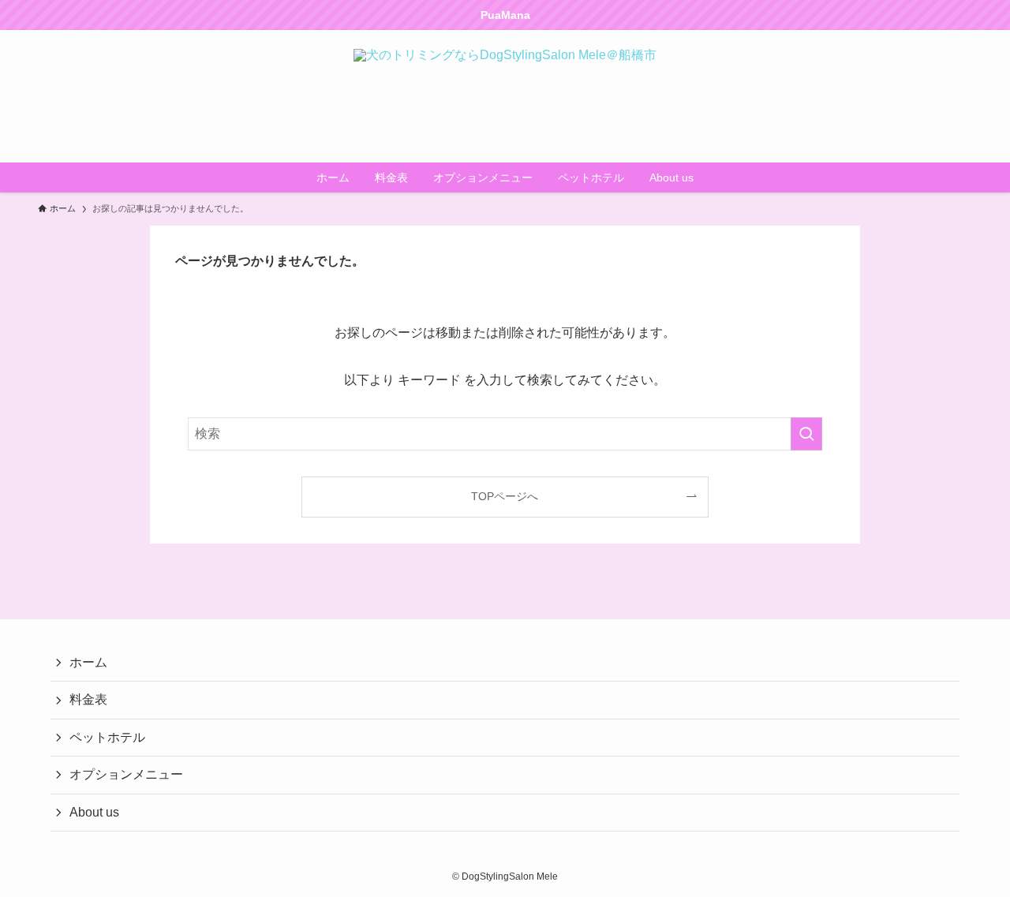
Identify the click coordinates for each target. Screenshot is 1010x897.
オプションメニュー (126, 774)
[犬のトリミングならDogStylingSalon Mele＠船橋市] (505, 96)
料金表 (88, 699)
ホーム (88, 662)
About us (94, 812)
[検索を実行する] (806, 433)
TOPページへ (504, 496)
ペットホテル (107, 737)
